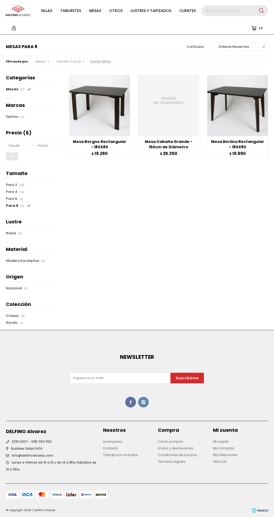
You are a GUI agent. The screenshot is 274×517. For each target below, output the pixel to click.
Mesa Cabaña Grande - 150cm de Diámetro (168, 144)
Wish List (220, 461)
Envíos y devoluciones (175, 448)
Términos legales (171, 461)
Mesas (95, 10)
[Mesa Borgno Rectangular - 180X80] (99, 105)
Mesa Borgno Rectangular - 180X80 (99, 144)
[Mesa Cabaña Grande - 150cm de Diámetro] (168, 105)
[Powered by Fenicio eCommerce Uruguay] (260, 510)
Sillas (46, 10)
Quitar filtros (100, 61)
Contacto (110, 448)
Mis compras (223, 448)
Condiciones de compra (177, 455)
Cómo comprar (170, 441)
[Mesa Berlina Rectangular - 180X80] (237, 105)
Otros (116, 10)
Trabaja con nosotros (120, 455)
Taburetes (70, 10)
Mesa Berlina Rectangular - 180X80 (237, 144)
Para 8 (68, 61)
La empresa (112, 441)
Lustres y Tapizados (151, 10)
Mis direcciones (225, 455)
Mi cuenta (221, 441)
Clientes (187, 10)
